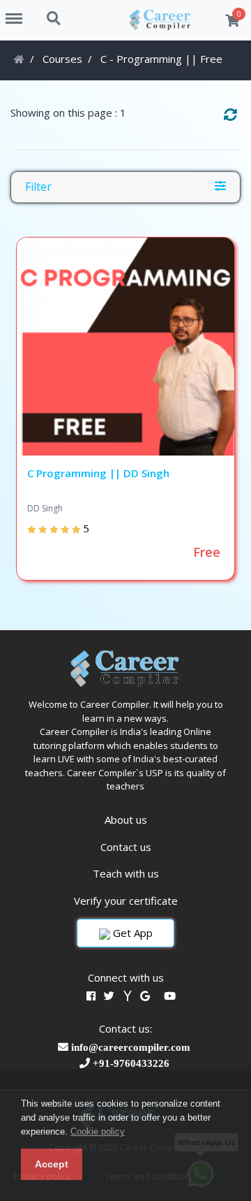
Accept (51, 1164)
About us (126, 820)
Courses (62, 59)
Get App (131, 933)
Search (54, 11)
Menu (19, 11)
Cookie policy (97, 1131)
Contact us (125, 847)
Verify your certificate (126, 901)
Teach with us (126, 873)
